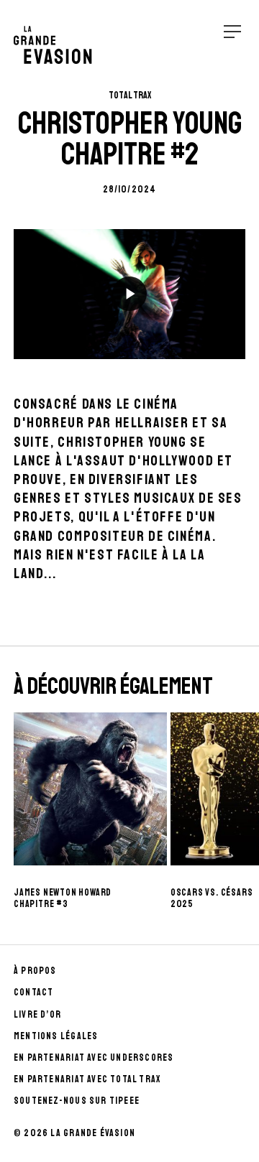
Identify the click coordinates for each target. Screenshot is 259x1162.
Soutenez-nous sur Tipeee (77, 1100)
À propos (35, 971)
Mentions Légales (56, 1036)
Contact (33, 992)
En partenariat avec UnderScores (94, 1057)
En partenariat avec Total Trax (87, 1079)
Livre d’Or (37, 1014)
